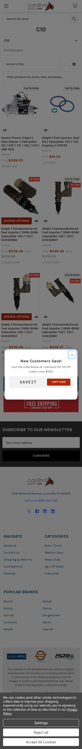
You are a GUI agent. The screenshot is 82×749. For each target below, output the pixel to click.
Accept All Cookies (41, 742)
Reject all (41, 732)
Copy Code (59, 382)
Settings (41, 722)
